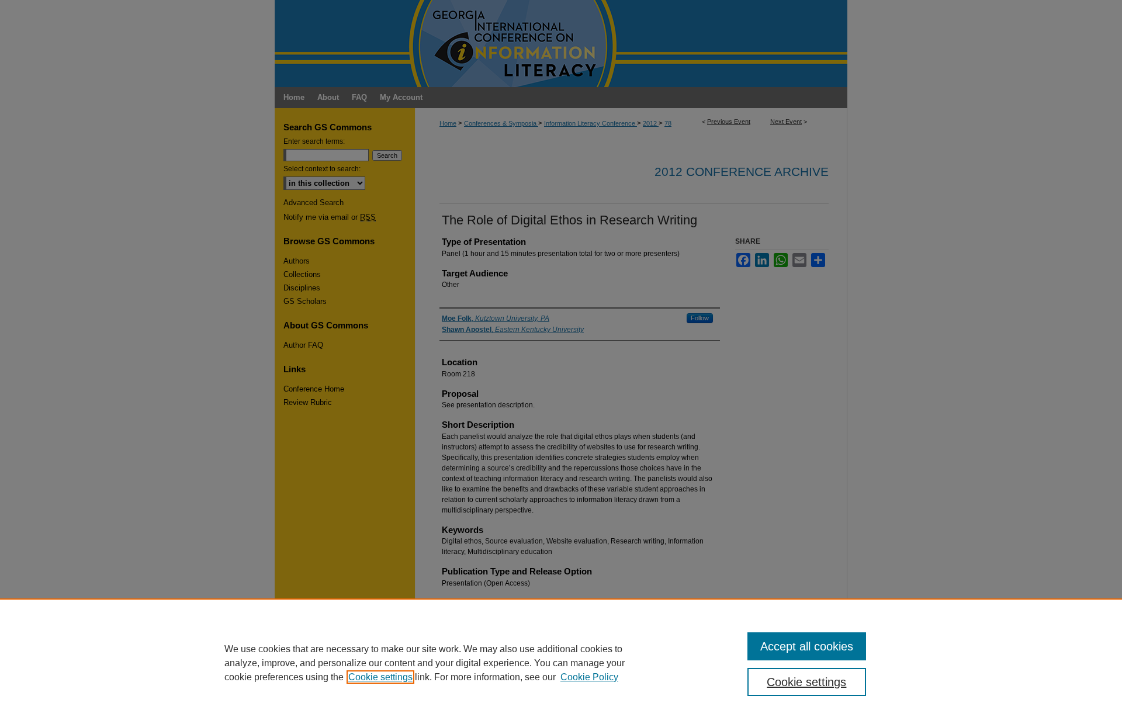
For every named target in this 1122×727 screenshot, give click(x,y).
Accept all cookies (806, 646)
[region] (561, 662)
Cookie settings (380, 677)
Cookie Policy (589, 677)
